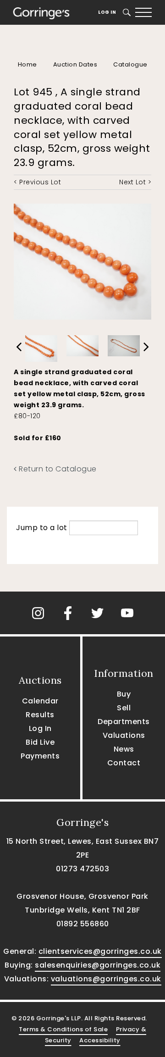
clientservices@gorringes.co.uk (100, 951)
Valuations (124, 735)
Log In (107, 12)
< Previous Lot (37, 182)
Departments (124, 721)
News (124, 749)
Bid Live (40, 742)
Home (27, 64)
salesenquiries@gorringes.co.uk (97, 965)
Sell (124, 708)
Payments (40, 756)
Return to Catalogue (57, 469)
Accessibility (100, 1040)
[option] (41, 346)
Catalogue (130, 64)
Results (40, 714)
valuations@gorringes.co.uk (106, 979)
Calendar (40, 701)
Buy (124, 694)
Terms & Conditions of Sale (63, 1029)
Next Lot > (135, 182)
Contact (124, 763)
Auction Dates (75, 64)
